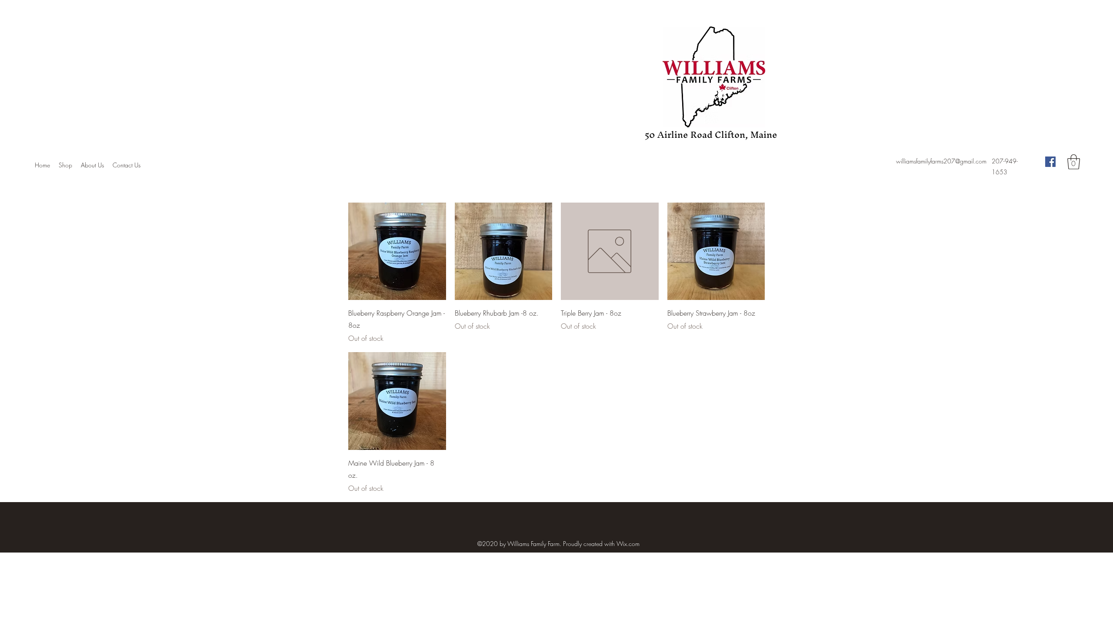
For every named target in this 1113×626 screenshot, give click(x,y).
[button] (1073, 162)
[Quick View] (397, 251)
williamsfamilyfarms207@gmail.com (941, 161)
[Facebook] (1050, 161)
